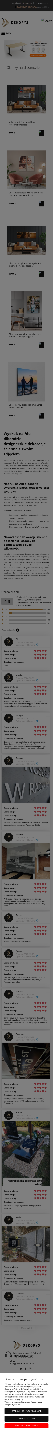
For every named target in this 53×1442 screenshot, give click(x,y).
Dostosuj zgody (26, 1419)
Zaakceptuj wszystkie (26, 1426)
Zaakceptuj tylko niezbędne (27, 1411)
